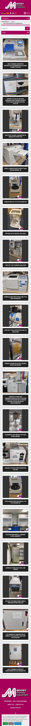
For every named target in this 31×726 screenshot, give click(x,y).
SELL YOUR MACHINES (20, 701)
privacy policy (19, 720)
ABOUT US (11, 704)
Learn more (18, 723)
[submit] (27, 28)
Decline (11, 723)
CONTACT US (19, 704)
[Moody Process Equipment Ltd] (15, 692)
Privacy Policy (15, 708)
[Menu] (25, 13)
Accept (5, 723)
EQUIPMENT (8, 701)
